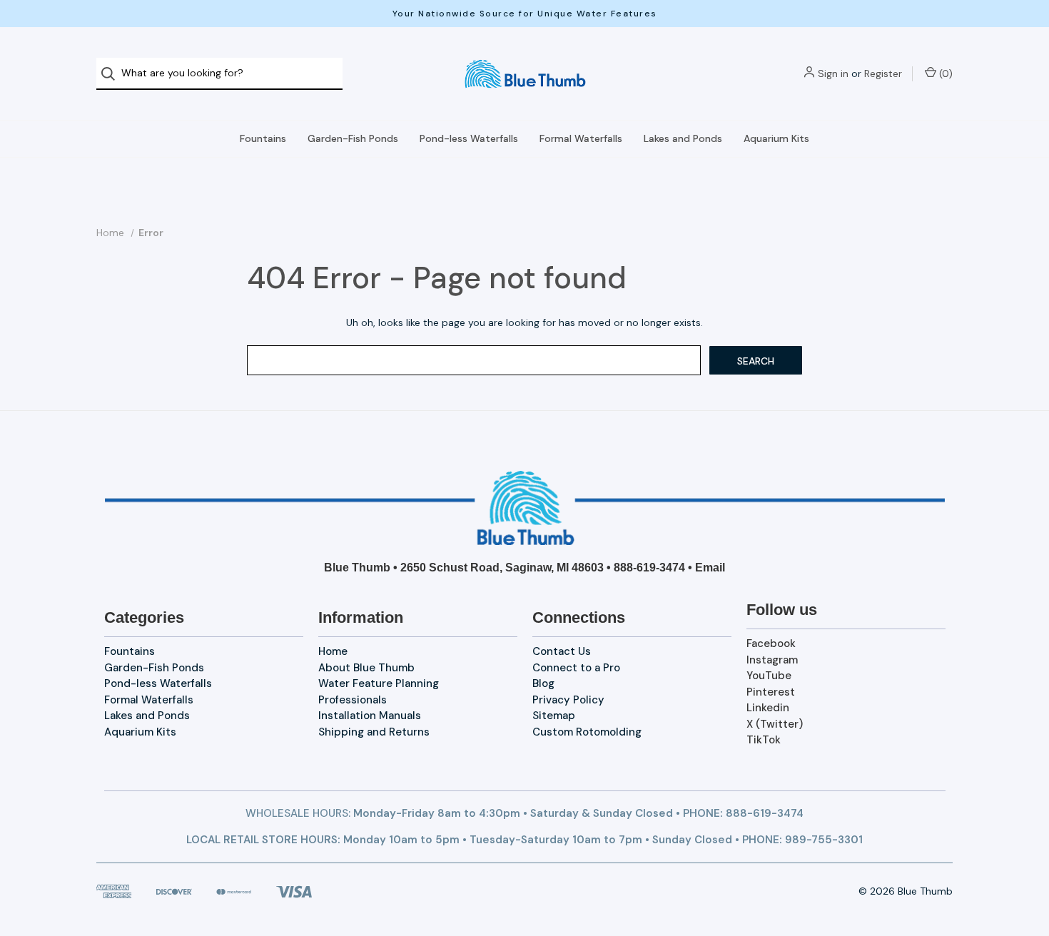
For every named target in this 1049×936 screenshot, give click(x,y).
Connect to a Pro (576, 668)
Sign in (833, 73)
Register (883, 73)
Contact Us (561, 651)
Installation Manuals (369, 715)
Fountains (263, 138)
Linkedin (767, 708)
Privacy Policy (568, 700)
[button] (525, 508)
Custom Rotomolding (587, 732)
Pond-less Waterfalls (469, 138)
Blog (543, 683)
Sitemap (553, 715)
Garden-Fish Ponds (353, 138)
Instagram (772, 660)
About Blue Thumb (366, 668)
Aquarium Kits (776, 138)
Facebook (771, 643)
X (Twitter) (774, 724)
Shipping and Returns (374, 732)
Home (333, 651)
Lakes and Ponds (683, 138)
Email (710, 567)
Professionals (352, 700)
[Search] (112, 74)
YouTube (768, 675)
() (944, 73)
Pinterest (770, 692)
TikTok (763, 740)
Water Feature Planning (378, 683)
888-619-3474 (649, 567)
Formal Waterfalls (580, 138)
